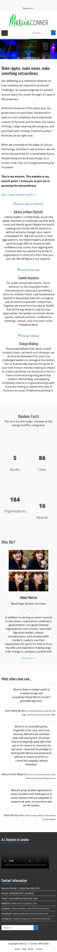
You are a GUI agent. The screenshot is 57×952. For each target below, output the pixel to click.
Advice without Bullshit (28, 211)
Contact (39, 949)
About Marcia (28, 597)
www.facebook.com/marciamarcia (30, 913)
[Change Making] (28, 336)
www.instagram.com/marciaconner (32, 918)
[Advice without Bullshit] (28, 204)
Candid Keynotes (28, 277)
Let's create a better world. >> (19, 194)
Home (17, 949)
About (30, 949)
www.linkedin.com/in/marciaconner (31, 908)
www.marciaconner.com (24, 903)
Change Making (28, 343)
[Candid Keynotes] (28, 270)
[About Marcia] (28, 551)
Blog (24, 949)
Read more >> (28, 658)
